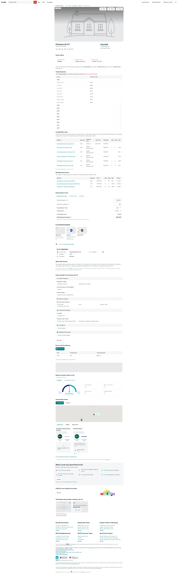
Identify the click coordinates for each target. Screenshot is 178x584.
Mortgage (49, 2)
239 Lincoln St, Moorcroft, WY (64, 147)
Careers (79, 562)
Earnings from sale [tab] (62, 196)
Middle (67, 424)
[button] (35, 2)
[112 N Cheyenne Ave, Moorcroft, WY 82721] (63, 506)
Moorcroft (74, 5)
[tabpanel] (89, 209)
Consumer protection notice (77, 552)
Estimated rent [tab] (73, 196)
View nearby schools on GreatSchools (67, 456)
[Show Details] (120, 80)
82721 (80, 5)
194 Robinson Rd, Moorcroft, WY (65, 165)
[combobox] (22, 2)
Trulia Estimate (62, 74)
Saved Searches (156, 2)
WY (70, 5)
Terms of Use (95, 562)
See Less (60, 340)
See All (59, 479)
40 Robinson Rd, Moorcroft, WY (65, 161)
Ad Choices (117, 562)
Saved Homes (145, 2)
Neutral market (69, 393)
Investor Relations (89, 562)
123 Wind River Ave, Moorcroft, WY (65, 143)
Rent (43, 2)
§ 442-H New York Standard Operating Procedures (65, 549)
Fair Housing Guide (73, 562)
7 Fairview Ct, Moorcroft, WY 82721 (66, 186)
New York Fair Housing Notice (61, 551)
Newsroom (83, 562)
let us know (99, 568)
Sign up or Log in (168, 2)
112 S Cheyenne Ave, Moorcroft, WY (66, 152)
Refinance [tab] (81, 196)
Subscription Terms (102, 562)
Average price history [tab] (69, 380)
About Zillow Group (65, 562)
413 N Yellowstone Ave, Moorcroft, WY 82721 (68, 183)
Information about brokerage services (64, 552)
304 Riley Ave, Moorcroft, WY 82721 (66, 181)
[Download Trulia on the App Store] (64, 557)
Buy (39, 2)
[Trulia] (57, 557)
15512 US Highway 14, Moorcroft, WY (66, 156)
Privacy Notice (111, 562)
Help (107, 562)
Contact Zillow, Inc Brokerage (62, 554)
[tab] (60, 348)
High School (75, 424)
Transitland (73, 544)
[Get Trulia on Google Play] (73, 557)
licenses (92, 547)
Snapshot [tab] (59, 380)
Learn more (108, 459)
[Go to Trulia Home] (4, 2)
